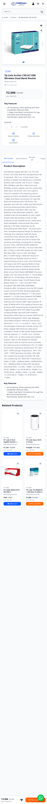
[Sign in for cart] (43, 4)
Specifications (21, 158)
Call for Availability (35, 454)
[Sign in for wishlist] (38, 4)
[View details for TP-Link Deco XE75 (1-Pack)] (35, 422)
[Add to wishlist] (18, 413)
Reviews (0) (32, 158)
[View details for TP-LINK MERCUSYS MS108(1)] (12, 472)
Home (6, 17)
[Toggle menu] (4, 3)
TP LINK (7, 71)
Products (13, 17)
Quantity (7, 122)
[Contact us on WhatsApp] (40, 797)
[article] (12, 433)
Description (8, 158)
